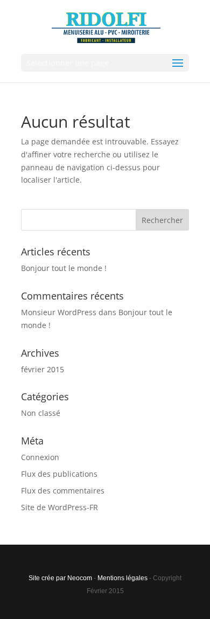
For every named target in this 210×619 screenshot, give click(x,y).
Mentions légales (122, 578)
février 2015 (42, 369)
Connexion (40, 457)
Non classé (40, 413)
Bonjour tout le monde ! (64, 268)
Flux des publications (59, 474)
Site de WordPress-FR (59, 507)
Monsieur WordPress (58, 312)
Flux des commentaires (62, 490)
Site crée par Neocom (60, 578)
